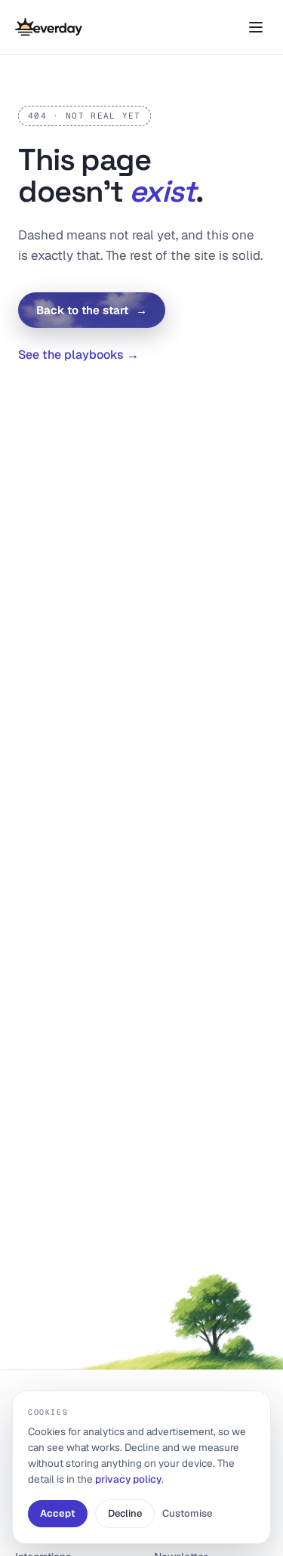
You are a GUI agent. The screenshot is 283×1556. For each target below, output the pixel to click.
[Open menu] (256, 27)
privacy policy (128, 1479)
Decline (125, 1513)
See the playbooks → (78, 355)
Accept (57, 1513)
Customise (187, 1513)
